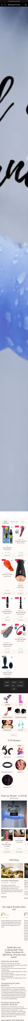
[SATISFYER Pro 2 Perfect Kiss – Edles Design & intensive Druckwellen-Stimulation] (7, 602)
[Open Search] (4, 4)
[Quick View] (11, 527)
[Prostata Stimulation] (12, 870)
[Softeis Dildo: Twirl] (19, 833)
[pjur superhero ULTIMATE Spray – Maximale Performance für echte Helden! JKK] (7, 534)
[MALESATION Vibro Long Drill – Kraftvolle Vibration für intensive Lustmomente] (20, 603)
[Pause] (21, 515)
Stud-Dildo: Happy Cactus (6, 845)
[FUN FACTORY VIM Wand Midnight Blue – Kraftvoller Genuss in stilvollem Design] (7, 565)
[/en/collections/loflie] (14, 262)
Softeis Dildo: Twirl (19, 841)
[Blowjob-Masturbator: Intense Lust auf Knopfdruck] (20, 570)
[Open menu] (2, 4)
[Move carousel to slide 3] (17, 515)
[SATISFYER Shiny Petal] (20, 629)
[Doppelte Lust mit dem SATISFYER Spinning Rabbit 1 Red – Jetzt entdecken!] (20, 531)
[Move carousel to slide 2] (13, 515)
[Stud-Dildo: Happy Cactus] (7, 835)
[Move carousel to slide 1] (8, 515)
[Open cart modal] (25, 4)
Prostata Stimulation (10, 880)
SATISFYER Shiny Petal (20, 640)
